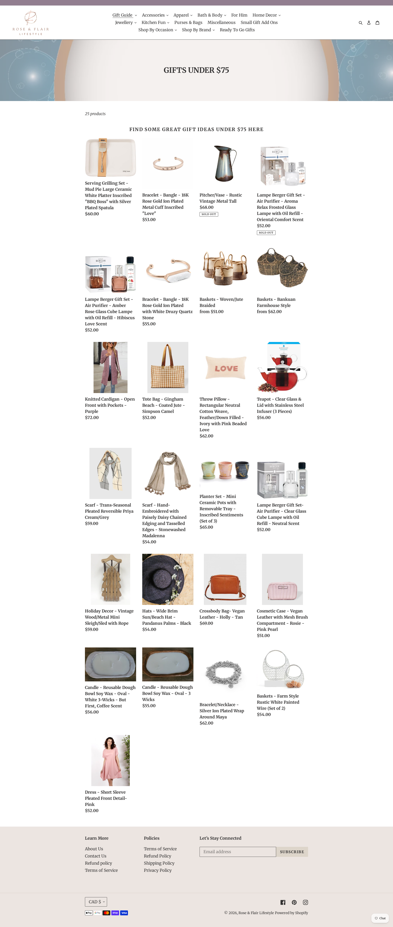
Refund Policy (157, 855)
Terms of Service (101, 870)
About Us (94, 848)
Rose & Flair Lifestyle (256, 913)
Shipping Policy (159, 863)
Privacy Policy (158, 870)
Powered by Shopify (291, 913)
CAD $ (95, 901)
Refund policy (98, 863)
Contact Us (95, 855)
